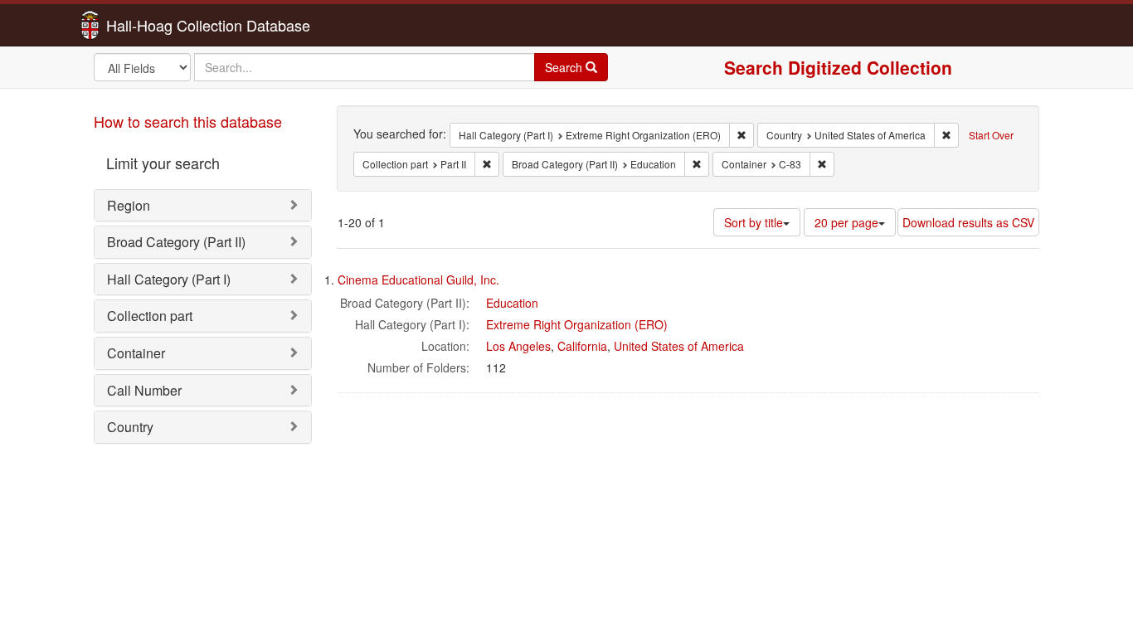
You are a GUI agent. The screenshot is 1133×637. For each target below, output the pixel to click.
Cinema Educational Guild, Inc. (418, 279)
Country (130, 426)
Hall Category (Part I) (169, 279)
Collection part (149, 315)
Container (136, 352)
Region (128, 205)
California (582, 346)
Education (512, 302)
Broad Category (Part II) (176, 241)
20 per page (846, 222)
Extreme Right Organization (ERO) (577, 324)
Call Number (144, 390)
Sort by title (753, 222)
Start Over (991, 135)
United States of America (679, 346)
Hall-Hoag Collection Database (156, 25)
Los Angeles (518, 346)
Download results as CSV (968, 222)
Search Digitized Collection (838, 67)
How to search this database (188, 121)
